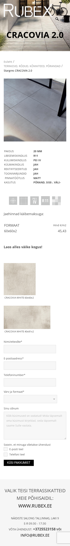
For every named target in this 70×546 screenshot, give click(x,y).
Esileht (8, 62)
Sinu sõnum (11, 408)
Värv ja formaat (13, 391)
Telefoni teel (17, 454)
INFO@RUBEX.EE (35, 535)
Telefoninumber (14, 375)
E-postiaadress (13, 358)
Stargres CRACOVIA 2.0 (18, 70)
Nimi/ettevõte (12, 341)
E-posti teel (16, 449)
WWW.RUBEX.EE (35, 506)
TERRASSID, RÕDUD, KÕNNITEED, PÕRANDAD (32, 66)
